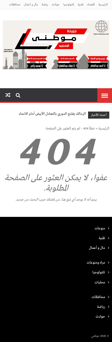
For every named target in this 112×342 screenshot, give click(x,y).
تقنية (80, 5)
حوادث (56, 5)
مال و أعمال (31, 5)
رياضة (45, 5)
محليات (100, 282)
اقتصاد (91, 5)
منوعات (100, 228)
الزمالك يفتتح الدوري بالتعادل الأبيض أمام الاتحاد (52, 114)
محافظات (14, 5)
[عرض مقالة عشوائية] (7, 95)
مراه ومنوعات (96, 262)
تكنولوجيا (68, 5)
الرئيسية (103, 5)
